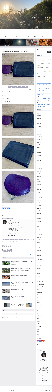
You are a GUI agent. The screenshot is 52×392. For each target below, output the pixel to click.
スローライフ (4, 241)
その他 (4, 239)
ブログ (9, 241)
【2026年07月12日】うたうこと (43, 76)
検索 (38, 49)
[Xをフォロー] (9, 235)
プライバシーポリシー (47, 388)
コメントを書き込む (18, 314)
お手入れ (32, 239)
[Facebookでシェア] (14, 87)
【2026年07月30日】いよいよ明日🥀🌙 (43, 64)
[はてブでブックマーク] (18, 87)
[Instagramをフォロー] (11, 235)
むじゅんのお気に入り (19, 239)
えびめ (47, 90)
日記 (24, 239)
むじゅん (10, 220)
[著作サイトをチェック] (8, 235)
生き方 (21, 241)
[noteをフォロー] (14, 235)
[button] (26, 87)
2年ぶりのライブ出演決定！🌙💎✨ (43, 72)
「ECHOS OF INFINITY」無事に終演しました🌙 (44, 60)
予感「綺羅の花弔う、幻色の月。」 (43, 68)
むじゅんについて (12, 239)
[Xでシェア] (10, 87)
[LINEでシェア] (22, 87)
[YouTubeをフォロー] (12, 235)
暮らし (28, 239)
